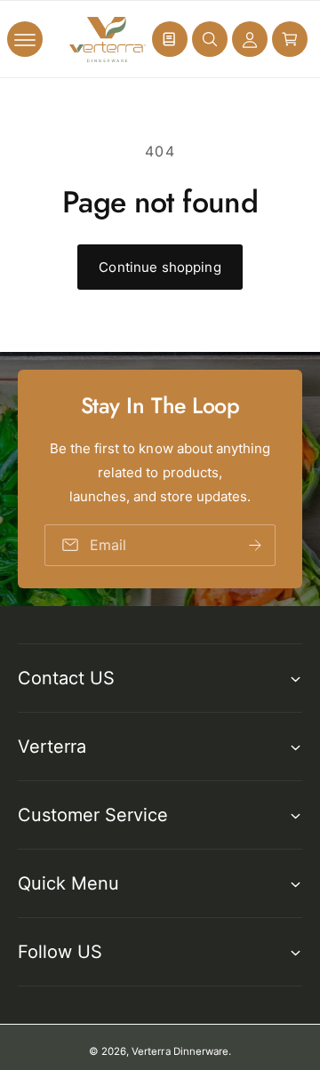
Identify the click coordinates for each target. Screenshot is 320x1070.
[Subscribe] (255, 545)
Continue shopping (160, 267)
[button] (25, 39)
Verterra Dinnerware (180, 1051)
